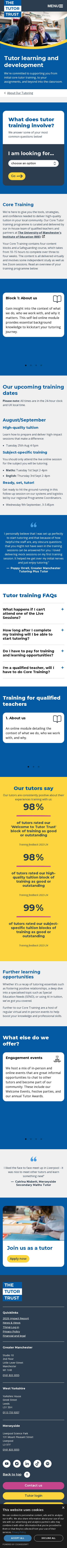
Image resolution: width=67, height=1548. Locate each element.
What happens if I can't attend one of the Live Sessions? (24, 613)
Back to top (12, 1474)
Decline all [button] (48, 1538)
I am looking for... (31, 153)
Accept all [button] (17, 1538)
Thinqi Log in (11, 1327)
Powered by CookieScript (16, 1544)
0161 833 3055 (11, 1375)
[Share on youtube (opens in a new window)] (6, 1464)
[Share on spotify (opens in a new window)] (48, 1464)
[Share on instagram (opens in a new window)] (17, 1464)
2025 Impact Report (16, 1318)
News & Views (11, 1322)
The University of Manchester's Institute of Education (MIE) (32, 235)
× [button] (63, 1508)
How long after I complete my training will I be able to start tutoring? (28, 634)
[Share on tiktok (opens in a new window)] (37, 1464)
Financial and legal (14, 1335)
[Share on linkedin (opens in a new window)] (27, 1464)
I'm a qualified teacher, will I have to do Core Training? (28, 670)
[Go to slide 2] (31, 365)
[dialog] (33, 1526)
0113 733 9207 (11, 1412)
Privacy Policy (11, 1331)
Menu (53, 6)
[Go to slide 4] (41, 365)
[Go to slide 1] (25, 365)
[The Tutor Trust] (12, 8)
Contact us (33, 1485)
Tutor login (33, 1496)
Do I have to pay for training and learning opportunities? (28, 653)
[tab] (18, 93)
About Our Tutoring (20, 93)
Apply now (18, 1259)
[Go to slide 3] (36, 365)
